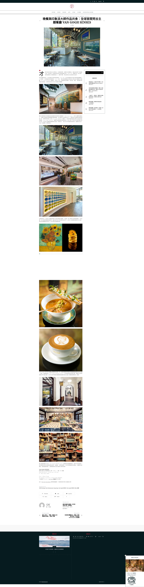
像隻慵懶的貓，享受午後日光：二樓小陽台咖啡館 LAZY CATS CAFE (132, 581)
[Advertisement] (54, 575)
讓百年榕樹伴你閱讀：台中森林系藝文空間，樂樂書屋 (69, 505)
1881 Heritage (42, 488)
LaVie (72, 25)
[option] (54, 547)
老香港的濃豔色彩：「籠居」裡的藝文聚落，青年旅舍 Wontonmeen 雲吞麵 (72, 515)
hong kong (56, 488)
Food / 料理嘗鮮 (58, 16)
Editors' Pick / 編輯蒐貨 (131, 573)
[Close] (125, 555)
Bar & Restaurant (49, 488)
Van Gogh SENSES (44, 469)
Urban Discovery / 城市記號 (78, 16)
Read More (65, 508)
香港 (78, 488)
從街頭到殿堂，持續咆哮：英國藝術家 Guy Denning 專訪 (54, 557)
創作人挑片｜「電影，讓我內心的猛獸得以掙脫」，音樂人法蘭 (49, 515)
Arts (54, 555)
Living (62, 16)
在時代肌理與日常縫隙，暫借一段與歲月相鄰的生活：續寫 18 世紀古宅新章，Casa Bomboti (96, 89)
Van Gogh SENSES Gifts (72, 488)
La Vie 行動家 (52, 479)
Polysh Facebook (46, 481)
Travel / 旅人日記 (68, 16)
